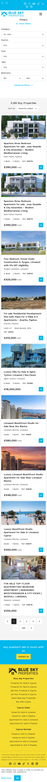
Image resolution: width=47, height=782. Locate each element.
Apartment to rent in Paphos (23, 745)
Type (3, 62)
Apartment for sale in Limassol (23, 720)
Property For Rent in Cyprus (23, 687)
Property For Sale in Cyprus (23, 683)
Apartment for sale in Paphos (23, 723)
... (16, 628)
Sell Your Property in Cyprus (23, 690)
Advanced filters (22, 85)
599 (23, 628)
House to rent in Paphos (23, 738)
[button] (23, 34)
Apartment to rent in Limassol (23, 741)
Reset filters (25, 24)
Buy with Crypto (23, 702)
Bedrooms (6, 73)
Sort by (11, 108)
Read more (6, 778)
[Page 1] (7, 621)
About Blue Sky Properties (23, 698)
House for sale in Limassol (23, 712)
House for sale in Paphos (23, 716)
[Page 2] (31, 628)
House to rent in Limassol (23, 734)
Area (3, 51)
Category (5, 29)
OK (17, 778)
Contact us (23, 656)
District (4, 40)
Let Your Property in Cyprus (23, 694)
